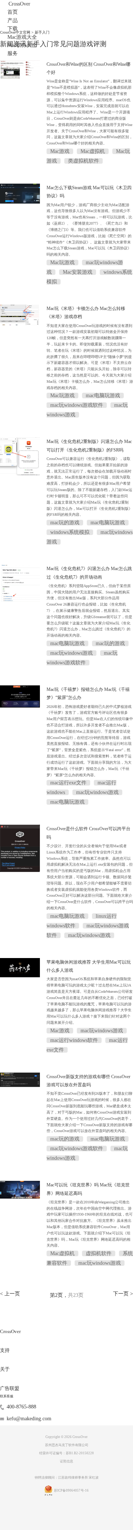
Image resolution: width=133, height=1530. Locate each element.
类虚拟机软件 (83, 161)
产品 (12, 20)
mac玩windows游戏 (71, 653)
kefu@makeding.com (29, 1418)
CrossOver (19, 4)
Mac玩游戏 (62, 262)
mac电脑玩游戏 (103, 395)
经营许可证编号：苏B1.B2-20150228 (66, 1453)
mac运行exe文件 (68, 783)
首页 (12, 12)
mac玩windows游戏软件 (76, 405)
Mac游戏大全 (22, 37)
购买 (12, 67)
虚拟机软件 (99, 1253)
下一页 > (123, 1293)
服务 (12, 53)
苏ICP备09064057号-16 (71, 1490)
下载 (12, 28)
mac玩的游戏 (64, 522)
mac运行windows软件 (74, 1040)
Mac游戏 (59, 151)
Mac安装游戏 (77, 272)
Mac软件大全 (22, 45)
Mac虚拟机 (93, 151)
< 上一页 (10, 1293)
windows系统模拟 (69, 532)
